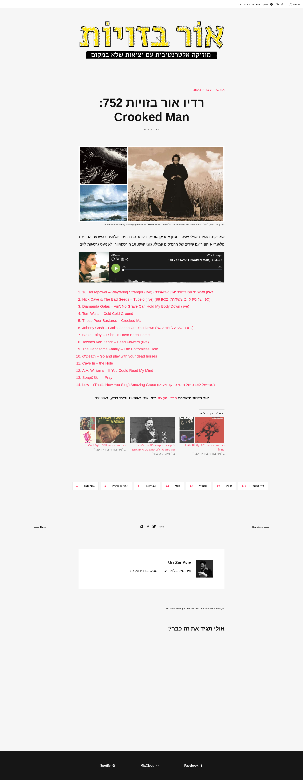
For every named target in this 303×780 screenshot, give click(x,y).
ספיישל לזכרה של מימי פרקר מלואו (186, 385)
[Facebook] (282, 4)
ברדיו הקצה (167, 398)
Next (43, 527)
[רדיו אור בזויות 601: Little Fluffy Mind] (201, 430)
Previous (257, 527)
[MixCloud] (277, 4)
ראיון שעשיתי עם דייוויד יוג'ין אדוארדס (184, 292)
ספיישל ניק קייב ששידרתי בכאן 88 (182, 299)
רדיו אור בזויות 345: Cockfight (107, 445)
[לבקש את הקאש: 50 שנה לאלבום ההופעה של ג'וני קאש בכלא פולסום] (152, 430)
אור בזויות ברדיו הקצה (208, 89)
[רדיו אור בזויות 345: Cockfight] (102, 430)
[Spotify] (271, 4)
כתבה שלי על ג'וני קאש (174, 328)
